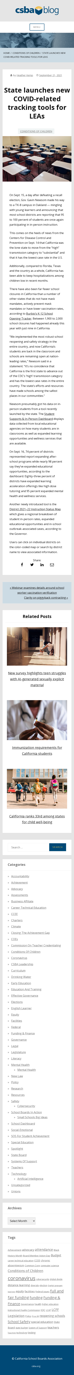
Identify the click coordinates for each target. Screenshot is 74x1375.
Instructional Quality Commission (24, 1310)
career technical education (21, 1260)
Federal (16, 1027)
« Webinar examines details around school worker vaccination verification (37, 590)
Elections (17, 1002)
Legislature (18, 1052)
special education (42, 1322)
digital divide (56, 1279)
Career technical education (28, 908)
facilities (16, 1021)
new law (17, 1076)
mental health (20, 1065)
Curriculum (18, 970)
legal (14, 1046)
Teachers (17, 1167)
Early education (21, 983)
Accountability (20, 876)
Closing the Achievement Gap (30, 933)
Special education (22, 1142)
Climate (16, 926)
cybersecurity (26, 1106)
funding (36, 1297)
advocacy (28, 1250)
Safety (15, 1101)
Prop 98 (35, 1316)
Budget (56, 1255)
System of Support (38, 1327)
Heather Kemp (25, 75)
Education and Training (26, 989)
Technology (19, 1174)
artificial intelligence (30, 1179)
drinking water (21, 977)
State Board (19, 1155)
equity (15, 1014)
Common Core (32, 1265)
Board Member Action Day (36, 1255)
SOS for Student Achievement (30, 1136)
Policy (15, 1082)
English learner (21, 1008)
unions (15, 1191)
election (43, 1285)
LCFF (55, 1310)
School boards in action (26, 1112)
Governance (19, 1040)
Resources (18, 1095)
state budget (21, 1327)
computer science (50, 1265)
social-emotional (22, 1130)
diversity (35, 1285)
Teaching (12, 1333)
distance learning (19, 1285)
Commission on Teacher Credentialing (36, 945)
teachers (53, 1327)
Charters (17, 920)
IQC (43, 1310)
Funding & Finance (23, 1033)
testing (32, 1332)
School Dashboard (23, 1123)
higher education (50, 1304)
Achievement (19, 882)
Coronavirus (19, 958)
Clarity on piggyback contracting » (46, 598)
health (38, 1304)
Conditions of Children (36, 131)
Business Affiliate (22, 901)
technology (21, 1332)
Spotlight (17, 1149)
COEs (14, 939)
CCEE (14, 914)
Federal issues (42, 1291)
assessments (19, 895)
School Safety (19, 1321)
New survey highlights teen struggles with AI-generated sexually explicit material (37, 679)
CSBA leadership (22, 964)
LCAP (48, 1310)
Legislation (16, 1316)
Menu (37, 27)
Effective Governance (24, 996)
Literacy (16, 1058)
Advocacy (17, 889)
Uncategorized (20, 1185)
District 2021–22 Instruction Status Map (35, 509)
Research (17, 1088)
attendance (44, 1249)
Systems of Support (24, 1161)
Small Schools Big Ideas (32, 1117)
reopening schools (52, 1316)
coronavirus (21, 1278)
